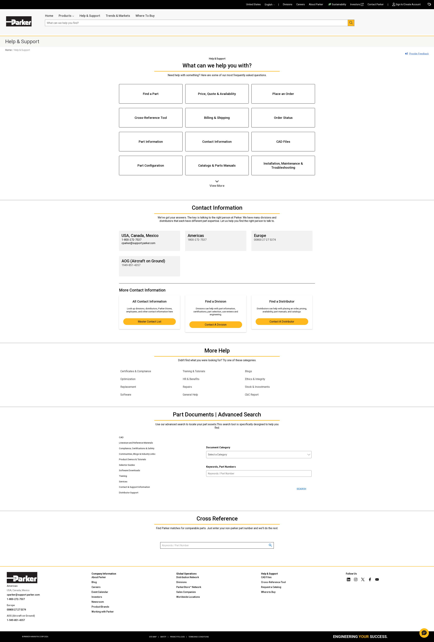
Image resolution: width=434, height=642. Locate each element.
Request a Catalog (271, 587)
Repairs (187, 386)
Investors (355, 4)
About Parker (316, 4)
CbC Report (252, 394)
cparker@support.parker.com (23, 594)
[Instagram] (355, 580)
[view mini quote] (429, 4)
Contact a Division (215, 324)
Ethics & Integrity (255, 379)
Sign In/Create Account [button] (408, 4)
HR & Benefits (191, 379)
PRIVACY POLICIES (178, 637)
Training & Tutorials (194, 371)
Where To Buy (145, 15)
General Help (190, 394)
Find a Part (151, 94)
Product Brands (100, 606)
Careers (300, 4)
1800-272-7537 (197, 239)
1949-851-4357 (131, 265)
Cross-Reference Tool (151, 118)
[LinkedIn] (348, 580)
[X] (363, 580)
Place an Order (283, 94)
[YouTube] (377, 580)
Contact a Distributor (282, 321)
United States (253, 4)
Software (125, 394)
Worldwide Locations (188, 597)
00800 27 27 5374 (265, 239)
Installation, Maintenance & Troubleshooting (283, 165)
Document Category (218, 447)
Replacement (128, 386)
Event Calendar (100, 592)
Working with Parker (103, 611)
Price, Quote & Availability (217, 94)
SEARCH (301, 489)
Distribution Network (187, 577)
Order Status (283, 118)
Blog (94, 582)
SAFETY (164, 637)
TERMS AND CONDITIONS (199, 637)
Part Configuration (150, 165)
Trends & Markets (118, 15)
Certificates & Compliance (135, 371)
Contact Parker (376, 4)
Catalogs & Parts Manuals (217, 165)
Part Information (151, 142)
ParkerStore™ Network (188, 587)
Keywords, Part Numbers (221, 466)
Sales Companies (186, 592)
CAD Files (283, 142)
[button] (270, 4)
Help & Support (90, 15)
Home (49, 15)
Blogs (248, 371)
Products (65, 15)
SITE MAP (154, 637)
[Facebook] (370, 580)
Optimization (127, 379)
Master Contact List (149, 321)
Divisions (287, 4)
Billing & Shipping (217, 118)
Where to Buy (268, 592)
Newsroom (98, 601)
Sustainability (339, 4)
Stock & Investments (257, 386)
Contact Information (217, 142)
